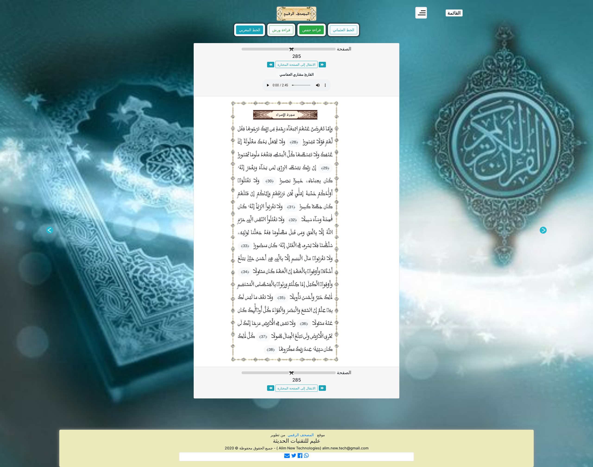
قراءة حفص (311, 30)
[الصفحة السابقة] (322, 64)
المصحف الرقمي (301, 435)
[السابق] (543, 230)
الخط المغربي (249, 30)
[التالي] (49, 230)
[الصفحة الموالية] (270, 64)
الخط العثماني (343, 30)
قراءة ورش (281, 30)
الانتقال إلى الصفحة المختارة (296, 64)
